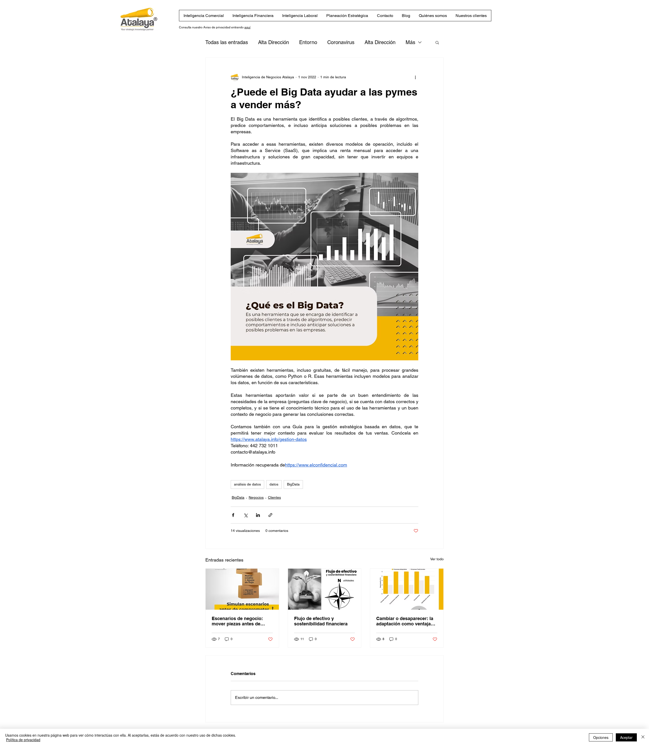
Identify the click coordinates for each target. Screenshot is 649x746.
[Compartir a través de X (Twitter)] (245, 515)
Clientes (274, 497)
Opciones (600, 737)
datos (273, 484)
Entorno (308, 42)
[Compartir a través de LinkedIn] (258, 515)
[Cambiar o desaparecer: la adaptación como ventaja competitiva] (406, 589)
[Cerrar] (643, 737)
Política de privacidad (23, 739)
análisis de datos (247, 484)
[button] (437, 42)
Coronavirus (340, 42)
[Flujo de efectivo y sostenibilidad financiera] (324, 589)
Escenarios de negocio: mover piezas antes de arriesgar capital (237, 621)
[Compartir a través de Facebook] (233, 515)
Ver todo (437, 559)
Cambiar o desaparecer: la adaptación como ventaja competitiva (404, 621)
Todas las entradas (226, 42)
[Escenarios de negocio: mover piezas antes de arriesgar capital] (242, 589)
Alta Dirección (273, 42)
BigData (293, 484)
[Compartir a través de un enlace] (270, 515)
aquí (247, 27)
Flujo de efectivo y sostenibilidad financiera (321, 621)
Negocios (256, 497)
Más (410, 42)
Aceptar (626, 737)
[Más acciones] (415, 77)
